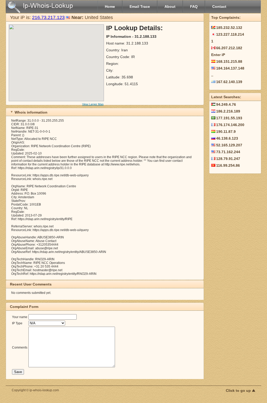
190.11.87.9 (226, 131)
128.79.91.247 (228, 159)
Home (110, 6)
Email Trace (140, 6)
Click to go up (239, 390)
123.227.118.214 (230, 34)
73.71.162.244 (228, 152)
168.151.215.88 (229, 61)
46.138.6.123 (227, 138)
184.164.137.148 (230, 68)
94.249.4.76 (226, 104)
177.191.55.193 (229, 118)
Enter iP (218, 55)
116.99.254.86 (228, 165)
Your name (19, 317)
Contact (219, 6)
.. (212, 75)
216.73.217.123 (48, 17)
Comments (19, 347)
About (170, 6)
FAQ (194, 6)
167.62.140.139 (229, 82)
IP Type (17, 323)
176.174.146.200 (230, 125)
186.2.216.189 (228, 111)
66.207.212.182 (229, 48)
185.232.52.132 (229, 28)
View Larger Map (93, 104)
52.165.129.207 (229, 145)
